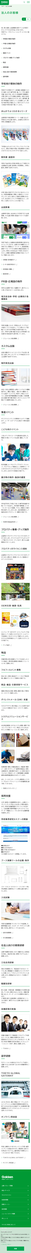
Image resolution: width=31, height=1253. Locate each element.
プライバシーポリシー (6, 1244)
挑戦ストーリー (6, 1204)
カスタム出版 (7, 48)
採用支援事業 (7, 932)
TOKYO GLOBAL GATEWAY (13, 1157)
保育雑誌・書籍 (7, 269)
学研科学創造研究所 (9, 522)
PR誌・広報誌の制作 (9, 43)
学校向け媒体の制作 (9, 39)
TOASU (6, 1048)
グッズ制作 (6, 645)
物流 (4, 62)
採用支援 (6, 67)
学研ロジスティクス (9, 788)
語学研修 (6, 76)
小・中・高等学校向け (9, 264)
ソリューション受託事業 (10, 338)
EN (28, 19)
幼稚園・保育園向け (9, 259)
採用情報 (4, 1209)
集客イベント (7, 53)
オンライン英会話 (8, 1162)
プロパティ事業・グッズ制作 (11, 57)
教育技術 (6, 274)
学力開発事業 (7, 938)
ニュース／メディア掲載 (8, 1213)
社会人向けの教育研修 (10, 72)
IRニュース (5, 1218)
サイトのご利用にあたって (9, 1224)
